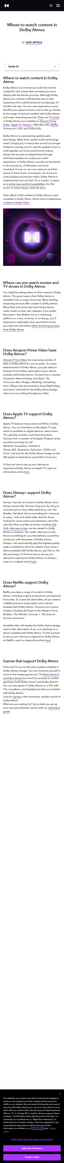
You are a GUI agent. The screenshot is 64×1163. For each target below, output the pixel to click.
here (33, 562)
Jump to (13, 66)
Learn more (18, 942)
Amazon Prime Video (15, 360)
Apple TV (16, 125)
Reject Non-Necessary (32, 1148)
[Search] (51, 5)
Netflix (54, 125)
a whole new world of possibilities (26, 184)
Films (40, 117)
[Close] (60, 1093)
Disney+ (27, 125)
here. (27, 472)
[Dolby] (7, 6)
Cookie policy (38, 1128)
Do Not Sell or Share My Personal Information (32, 1140)
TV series (54, 117)
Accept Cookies (32, 1157)
